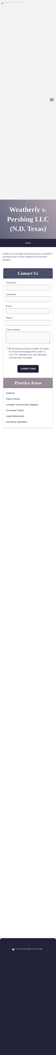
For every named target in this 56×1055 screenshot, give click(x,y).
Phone (9, 318)
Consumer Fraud (14, 410)
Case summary (13, 329)
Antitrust (10, 393)
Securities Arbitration (16, 422)
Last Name (11, 294)
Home (28, 243)
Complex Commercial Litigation (22, 404)
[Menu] (52, 100)
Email (8, 306)
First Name (11, 282)
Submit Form (28, 369)
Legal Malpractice (15, 416)
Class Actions (13, 399)
